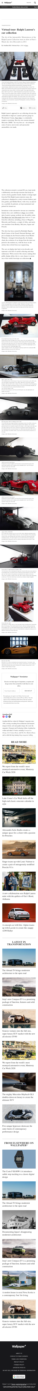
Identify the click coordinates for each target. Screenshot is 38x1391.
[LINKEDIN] (6, 716)
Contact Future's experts (19, 1356)
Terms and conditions (19, 1359)
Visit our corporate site (21, 1384)
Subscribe (29, 2)
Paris (23, 213)
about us (19, 1353)
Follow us (24, 108)
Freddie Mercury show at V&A (20, 7)
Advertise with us (19, 1367)
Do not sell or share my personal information (19, 1370)
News (26, 45)
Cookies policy (19, 1365)
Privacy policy (19, 1362)
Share (6, 108)
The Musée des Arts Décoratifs (12, 217)
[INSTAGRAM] (3, 716)
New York (18, 118)
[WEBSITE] (9, 716)
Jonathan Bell (7, 45)
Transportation (6, 25)
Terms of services (23, 696)
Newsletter (33, 108)
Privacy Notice (24, 697)
